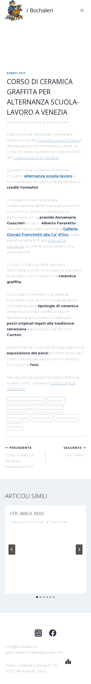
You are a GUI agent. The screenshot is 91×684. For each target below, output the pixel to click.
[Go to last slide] (11, 549)
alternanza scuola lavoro (26, 400)
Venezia (15, 426)
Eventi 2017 (16, 73)
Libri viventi (74, 451)
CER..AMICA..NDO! (27, 513)
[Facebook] (53, 633)
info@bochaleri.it (21, 646)
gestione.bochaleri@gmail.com (34, 652)
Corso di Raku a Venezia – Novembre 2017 (19, 457)
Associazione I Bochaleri (26, 122)
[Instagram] (38, 633)
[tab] (37, 597)
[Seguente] (79, 549)
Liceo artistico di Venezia (36, 157)
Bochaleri (56, 400)
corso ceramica (50, 409)
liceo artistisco (66, 418)
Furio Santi (42, 418)
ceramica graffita (21, 409)
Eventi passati (19, 418)
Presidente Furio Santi (58, 140)
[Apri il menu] (82, 10)
